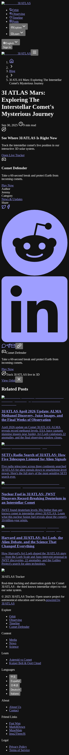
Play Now (8, 185)
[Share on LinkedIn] (34, 341)
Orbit (15, 10)
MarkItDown (17, 726)
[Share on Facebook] (8, 208)
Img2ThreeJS (17, 733)
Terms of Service (19, 750)
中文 (13, 676)
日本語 (14, 685)
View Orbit (8, 380)
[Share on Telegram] (8, 347)
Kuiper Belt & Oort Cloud (25, 663)
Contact (14, 710)
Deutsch (15, 689)
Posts (15, 21)
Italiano (15, 693)
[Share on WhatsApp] (4, 347)
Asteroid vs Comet (20, 659)
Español (15, 681)
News (12, 643)
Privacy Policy (18, 746)
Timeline (17, 17)
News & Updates (12, 199)
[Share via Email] (13, 347)
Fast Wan (15, 723)
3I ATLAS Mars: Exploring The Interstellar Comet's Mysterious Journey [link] (35, 81)
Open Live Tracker (13, 155)
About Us (15, 707)
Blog (12, 71)
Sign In (7, 47)
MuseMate (15, 730)
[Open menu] (34, 52)
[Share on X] (4, 208)
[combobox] (11, 42)
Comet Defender (19, 626)
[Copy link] (19, 346)
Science (14, 646)
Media (13, 639)
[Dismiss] (19, 379)
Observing (18, 13)
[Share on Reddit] (34, 274)
